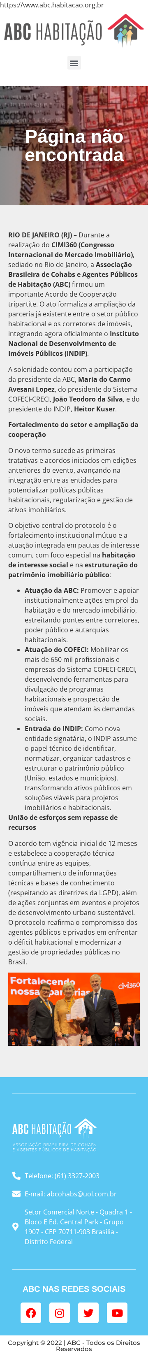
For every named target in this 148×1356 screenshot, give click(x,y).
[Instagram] (59, 1313)
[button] (74, 63)
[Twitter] (88, 1313)
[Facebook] (31, 1313)
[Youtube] (117, 1313)
